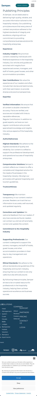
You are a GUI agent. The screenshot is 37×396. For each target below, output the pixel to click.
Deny (18, 383)
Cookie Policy (10, 393)
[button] (34, 358)
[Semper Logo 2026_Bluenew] (6, 5)
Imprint (28, 393)
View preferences (18, 388)
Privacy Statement (20, 393)
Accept (18, 378)
